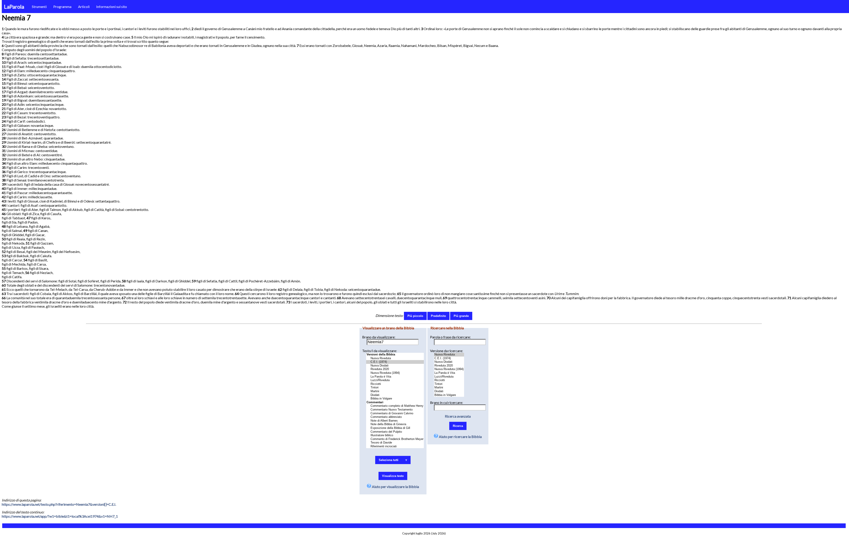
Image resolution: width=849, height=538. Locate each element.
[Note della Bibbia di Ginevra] (395, 424)
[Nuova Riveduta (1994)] (395, 373)
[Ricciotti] (395, 384)
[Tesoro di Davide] (395, 443)
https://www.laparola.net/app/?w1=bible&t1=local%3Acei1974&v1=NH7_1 (60, 516)
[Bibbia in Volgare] (395, 399)
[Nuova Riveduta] (395, 358)
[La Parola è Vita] (395, 377)
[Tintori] (395, 388)
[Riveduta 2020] (395, 369)
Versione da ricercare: (446, 351)
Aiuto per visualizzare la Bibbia (395, 486)
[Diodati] (395, 395)
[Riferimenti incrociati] (395, 446)
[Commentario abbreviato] (395, 417)
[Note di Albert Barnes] (395, 421)
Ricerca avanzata (458, 416)
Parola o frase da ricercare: (450, 337)
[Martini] (395, 391)
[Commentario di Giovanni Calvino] (395, 413)
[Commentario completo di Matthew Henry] (395, 406)
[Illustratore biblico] (395, 435)
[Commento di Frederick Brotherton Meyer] (395, 439)
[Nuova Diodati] (395, 366)
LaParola (14, 6)
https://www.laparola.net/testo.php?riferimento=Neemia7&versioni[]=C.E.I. (59, 504)
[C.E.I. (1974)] (395, 362)
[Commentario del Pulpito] (395, 432)
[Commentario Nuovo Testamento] (395, 410)
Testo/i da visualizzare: (379, 351)
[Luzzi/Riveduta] (395, 380)
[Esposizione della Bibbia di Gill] (395, 428)
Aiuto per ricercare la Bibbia (460, 436)
